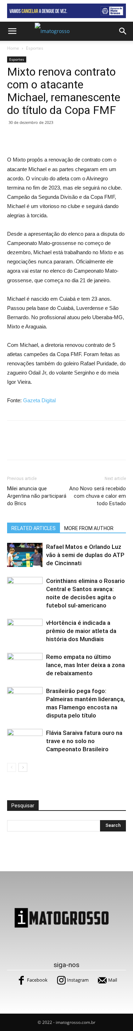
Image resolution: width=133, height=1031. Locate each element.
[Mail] (102, 980)
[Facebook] (21, 980)
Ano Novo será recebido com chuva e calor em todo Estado (97, 496)
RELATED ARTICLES (33, 528)
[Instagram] (61, 980)
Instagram (78, 980)
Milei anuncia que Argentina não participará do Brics (36, 496)
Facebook (37, 980)
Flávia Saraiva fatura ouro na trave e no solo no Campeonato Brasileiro (84, 741)
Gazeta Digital (39, 400)
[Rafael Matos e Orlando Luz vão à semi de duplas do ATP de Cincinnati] (25, 555)
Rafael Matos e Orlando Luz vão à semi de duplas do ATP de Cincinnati (85, 555)
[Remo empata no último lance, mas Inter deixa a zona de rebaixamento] (25, 665)
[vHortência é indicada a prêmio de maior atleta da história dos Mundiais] (25, 631)
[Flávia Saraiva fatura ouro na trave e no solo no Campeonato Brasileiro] (25, 741)
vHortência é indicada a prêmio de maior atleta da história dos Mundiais (81, 631)
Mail (112, 980)
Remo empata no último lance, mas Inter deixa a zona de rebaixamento (85, 665)
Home (13, 48)
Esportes (34, 48)
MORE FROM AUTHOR (88, 528)
